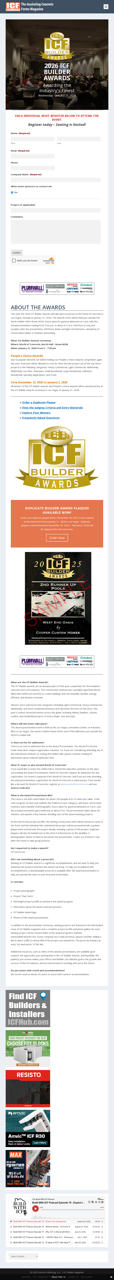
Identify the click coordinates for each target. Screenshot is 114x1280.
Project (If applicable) (23, 204)
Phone (14, 162)
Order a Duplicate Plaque (39, 402)
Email (20, 150)
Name (20, 133)
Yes (15, 192)
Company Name (26, 174)
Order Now (57, 538)
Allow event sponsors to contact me (31, 186)
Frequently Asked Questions (41, 418)
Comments (17, 216)
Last (59, 143)
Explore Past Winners (36, 412)
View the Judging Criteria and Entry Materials (52, 407)
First (13, 143)
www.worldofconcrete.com (74, 784)
